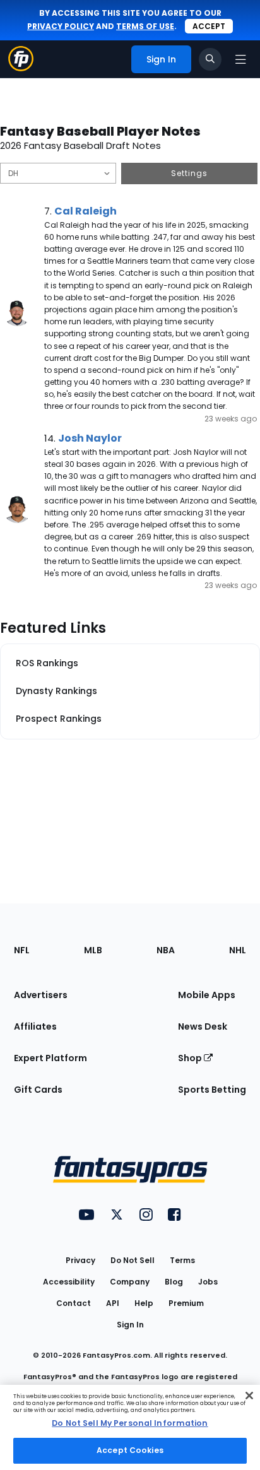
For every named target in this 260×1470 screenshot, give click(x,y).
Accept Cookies (130, 1450)
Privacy (80, 1260)
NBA (166, 950)
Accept (208, 26)
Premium (186, 1303)
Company (130, 1281)
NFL (22, 950)
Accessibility (69, 1281)
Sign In (130, 1324)
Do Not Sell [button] (132, 1260)
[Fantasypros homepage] (20, 67)
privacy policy (60, 26)
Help (143, 1303)
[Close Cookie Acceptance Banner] (249, 1395)
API (112, 1303)
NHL (237, 950)
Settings (189, 173)
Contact (73, 1303)
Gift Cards (38, 1089)
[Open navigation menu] (240, 59)
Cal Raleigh (85, 211)
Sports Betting (212, 1089)
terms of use (145, 26)
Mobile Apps (206, 995)
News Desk (202, 1026)
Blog (174, 1281)
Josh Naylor (90, 438)
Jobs (208, 1281)
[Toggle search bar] (210, 59)
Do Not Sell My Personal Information (130, 1423)
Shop (191, 1058)
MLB (93, 950)
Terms (182, 1260)
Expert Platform (50, 1058)
